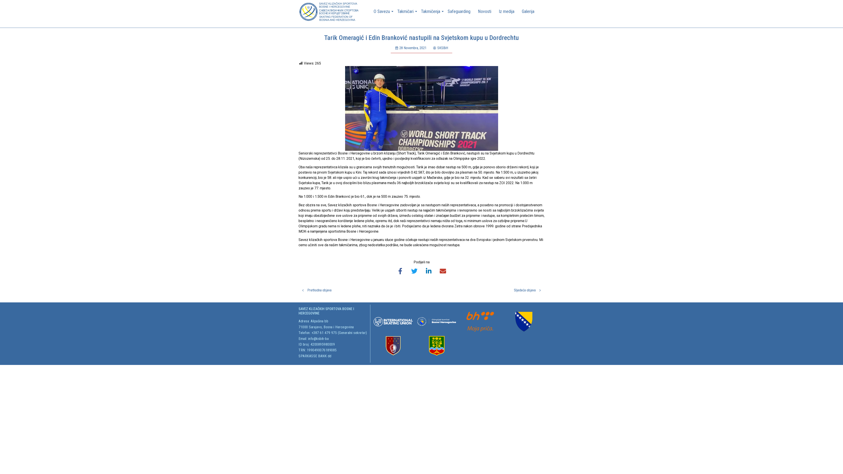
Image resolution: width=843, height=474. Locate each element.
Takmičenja (430, 11)
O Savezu (382, 11)
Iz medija (506, 11)
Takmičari (405, 11)
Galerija (528, 11)
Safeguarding (459, 11)
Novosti (484, 11)
